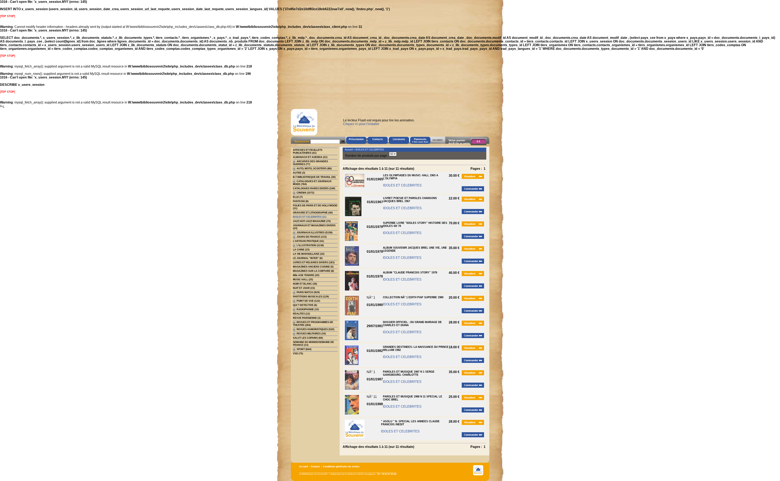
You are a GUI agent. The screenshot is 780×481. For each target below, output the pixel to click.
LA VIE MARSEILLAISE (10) (308, 253)
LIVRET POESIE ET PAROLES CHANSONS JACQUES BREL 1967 (410, 200)
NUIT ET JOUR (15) (304, 288)
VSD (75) (298, 353)
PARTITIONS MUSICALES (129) (311, 296)
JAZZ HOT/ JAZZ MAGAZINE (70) (312, 221)
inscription (438, 140)
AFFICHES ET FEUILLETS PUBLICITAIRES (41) (307, 151)
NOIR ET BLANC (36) (305, 283)
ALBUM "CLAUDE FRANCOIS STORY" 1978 (410, 272)
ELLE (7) (298, 197)
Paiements (420, 140)
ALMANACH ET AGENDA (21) (310, 157)
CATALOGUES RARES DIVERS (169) (314, 188)
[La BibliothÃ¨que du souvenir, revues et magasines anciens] (304, 135)
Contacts (377, 139)
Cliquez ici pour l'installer (361, 124)
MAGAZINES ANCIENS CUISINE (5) (313, 266)
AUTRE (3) (299, 172)
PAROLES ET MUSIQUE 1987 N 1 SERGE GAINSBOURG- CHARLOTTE (408, 373)
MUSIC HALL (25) (303, 279)
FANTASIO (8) (301, 201)
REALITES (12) (301, 313)
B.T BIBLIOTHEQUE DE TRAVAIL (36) (314, 177)
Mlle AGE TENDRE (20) (306, 275)
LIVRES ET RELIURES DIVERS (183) (314, 262)
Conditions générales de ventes (341, 466)
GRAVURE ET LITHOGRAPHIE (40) (313, 212)
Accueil (349, 149)
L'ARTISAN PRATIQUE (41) (308, 241)
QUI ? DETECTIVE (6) (305, 305)
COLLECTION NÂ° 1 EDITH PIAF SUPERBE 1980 (413, 297)
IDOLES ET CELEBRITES (369, 149)
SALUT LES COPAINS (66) (308, 337)
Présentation (356, 139)
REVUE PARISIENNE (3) (307, 318)
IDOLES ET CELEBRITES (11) (309, 216)
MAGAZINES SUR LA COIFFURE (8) (313, 271)
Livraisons (399, 139)
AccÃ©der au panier (459, 143)
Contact (315, 466)
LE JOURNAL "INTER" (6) (308, 258)
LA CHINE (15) (301, 249)
